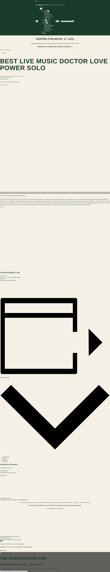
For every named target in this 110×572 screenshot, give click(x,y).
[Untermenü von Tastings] (47, 22)
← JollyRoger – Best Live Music (6, 499)
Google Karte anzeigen (16, 277)
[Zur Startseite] (5, 538)
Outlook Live (5, 461)
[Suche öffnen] (57, 21)
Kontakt (19, 539)
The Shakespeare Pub (36, 43)
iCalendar (4, 458)
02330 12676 (21, 544)
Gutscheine (17, 536)
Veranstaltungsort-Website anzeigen (8, 280)
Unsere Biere (3, 536)
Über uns (16, 539)
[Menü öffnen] (37, 21)
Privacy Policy (10, 547)
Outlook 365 (5, 459)
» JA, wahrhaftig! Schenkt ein (22, 571)
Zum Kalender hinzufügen (4, 377)
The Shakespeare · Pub (42, 5)
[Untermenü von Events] (46, 20)
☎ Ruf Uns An (3, 550)
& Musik (3, 539)
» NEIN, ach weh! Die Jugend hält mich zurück (8, 571)
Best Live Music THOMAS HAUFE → (20, 499)
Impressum (3, 547)
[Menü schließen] (41, 9)
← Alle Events (3, 52)
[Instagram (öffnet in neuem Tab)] (2, 541)
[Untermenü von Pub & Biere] (48, 10)
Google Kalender (6, 456)
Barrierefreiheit (28, 547)
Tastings (13, 536)
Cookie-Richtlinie (18, 547)
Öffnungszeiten (10, 539)
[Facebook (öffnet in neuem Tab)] (1, 541)
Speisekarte (8, 536)
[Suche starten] (73, 21)
